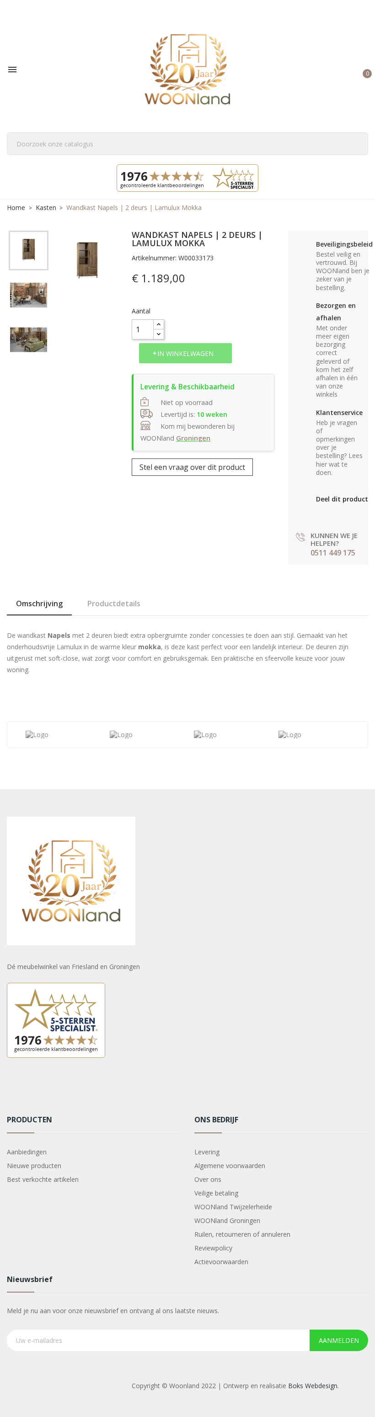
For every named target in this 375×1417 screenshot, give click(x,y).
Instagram (38, 1089)
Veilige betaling (216, 1193)
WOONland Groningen (227, 1220)
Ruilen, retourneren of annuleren (242, 1234)
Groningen (193, 438)
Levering (207, 1152)
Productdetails (113, 603)
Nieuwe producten (34, 1165)
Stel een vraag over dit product (192, 467)
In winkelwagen (185, 353)
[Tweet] (340, 513)
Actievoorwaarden (221, 1261)
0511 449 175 (333, 553)
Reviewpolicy (213, 1248)
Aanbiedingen (27, 1152)
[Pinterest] (359, 513)
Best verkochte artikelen (43, 1179)
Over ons (207, 1179)
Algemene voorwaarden (229, 1165)
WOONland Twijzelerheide (233, 1206)
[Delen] (320, 513)
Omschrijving (39, 603)
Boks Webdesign (313, 1385)
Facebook (15, 1089)
